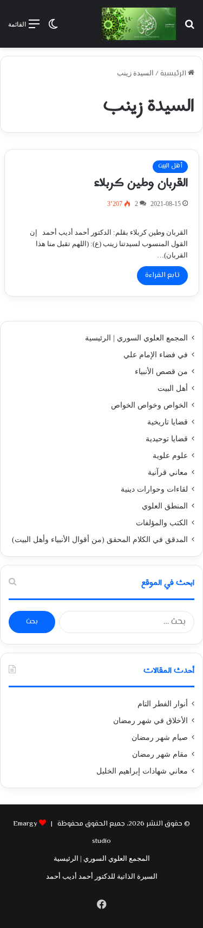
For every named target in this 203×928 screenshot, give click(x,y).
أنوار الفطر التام (162, 704)
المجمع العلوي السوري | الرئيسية (136, 338)
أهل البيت (170, 166)
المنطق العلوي (165, 506)
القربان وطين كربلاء (141, 182)
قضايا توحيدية (167, 439)
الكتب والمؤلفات (162, 523)
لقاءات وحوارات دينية (154, 489)
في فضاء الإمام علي (155, 355)
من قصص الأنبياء (161, 372)
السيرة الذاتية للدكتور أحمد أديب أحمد (102, 876)
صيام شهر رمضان (160, 737)
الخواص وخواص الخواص (149, 405)
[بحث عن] (189, 28)
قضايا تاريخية (167, 422)
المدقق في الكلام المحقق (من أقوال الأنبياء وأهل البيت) (100, 540)
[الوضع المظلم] (53, 28)
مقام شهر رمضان (160, 754)
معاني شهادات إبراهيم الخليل (142, 771)
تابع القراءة (162, 275)
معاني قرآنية (168, 472)
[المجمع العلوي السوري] (139, 24)
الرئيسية (174, 73)
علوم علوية (170, 456)
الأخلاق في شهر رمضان (150, 721)
